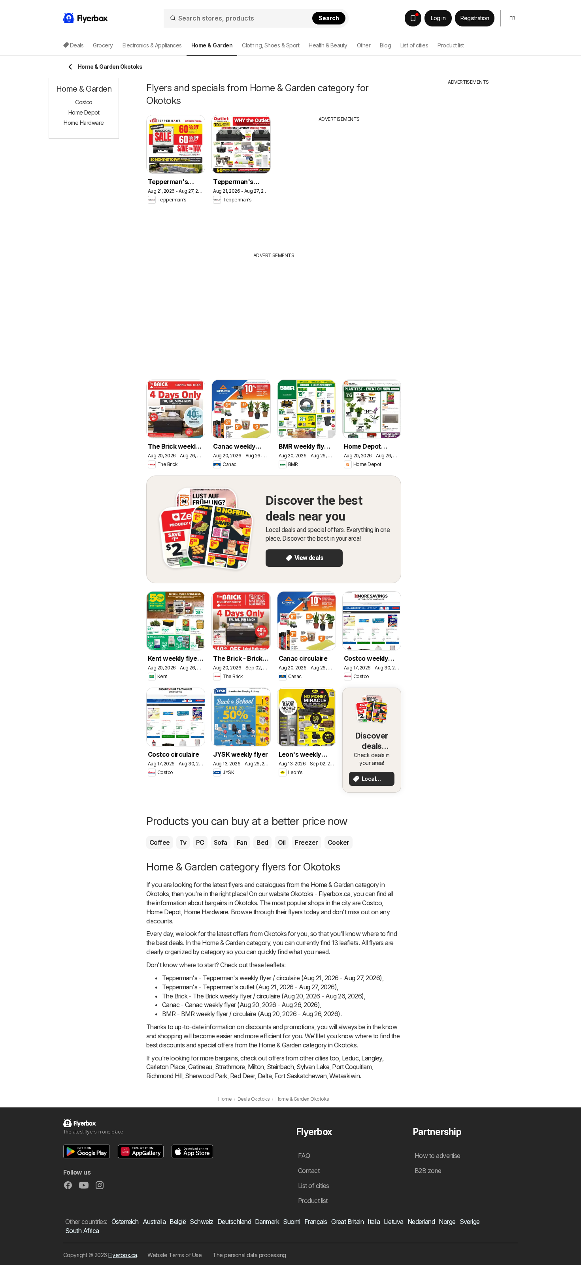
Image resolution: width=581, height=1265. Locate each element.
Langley (371, 1058)
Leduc (350, 1058)
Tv (183, 842)
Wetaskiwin (344, 1076)
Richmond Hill (164, 1076)
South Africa (82, 1231)
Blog (385, 45)
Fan (242, 842)
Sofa (220, 842)
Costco (372, 903)
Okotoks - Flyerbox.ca (320, 894)
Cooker (338, 842)
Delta (265, 1076)
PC (200, 842)
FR (512, 18)
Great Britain (347, 1222)
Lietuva (393, 1222)
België (178, 1222)
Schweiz (201, 1222)
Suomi (291, 1222)
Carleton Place (165, 1067)
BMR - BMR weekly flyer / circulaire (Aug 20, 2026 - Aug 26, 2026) (251, 1014)
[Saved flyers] (413, 18)
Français (315, 1222)
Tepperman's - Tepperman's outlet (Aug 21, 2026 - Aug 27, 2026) (249, 987)
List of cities (414, 45)
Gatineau (200, 1067)
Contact (308, 1171)
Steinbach (280, 1067)
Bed (262, 842)
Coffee (159, 842)
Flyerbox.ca (122, 1255)
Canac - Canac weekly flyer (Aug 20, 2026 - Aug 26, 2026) (241, 1005)
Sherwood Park (206, 1076)
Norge (447, 1222)
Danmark (267, 1222)
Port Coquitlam (352, 1067)
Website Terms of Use (174, 1255)
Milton (256, 1067)
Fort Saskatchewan (300, 1076)
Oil (281, 842)
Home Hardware (206, 912)
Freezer (306, 842)
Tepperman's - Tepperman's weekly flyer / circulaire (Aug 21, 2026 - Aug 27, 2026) (272, 978)
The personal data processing (249, 1255)
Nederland (421, 1222)
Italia (374, 1222)
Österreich (125, 1222)
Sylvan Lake (312, 1067)
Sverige (470, 1222)
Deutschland (234, 1222)
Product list (451, 45)
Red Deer (242, 1076)
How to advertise (437, 1156)
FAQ (304, 1156)
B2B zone (428, 1171)
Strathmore (230, 1067)
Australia (154, 1222)
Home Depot (163, 912)
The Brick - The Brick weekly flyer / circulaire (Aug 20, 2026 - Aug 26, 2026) (263, 996)
